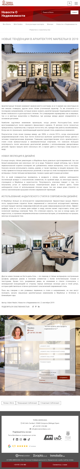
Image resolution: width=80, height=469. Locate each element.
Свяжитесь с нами (60, 465)
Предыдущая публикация (27, 403)
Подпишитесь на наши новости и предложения (47, 374)
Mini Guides (18, 24)
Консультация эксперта (35, 24)
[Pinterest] (35, 307)
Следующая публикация (50, 403)
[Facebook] (33, 307)
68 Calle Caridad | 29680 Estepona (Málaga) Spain (40, 423)
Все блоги (7, 24)
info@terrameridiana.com (41, 429)
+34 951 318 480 (35, 333)
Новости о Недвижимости (66, 24)
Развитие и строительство (40, 30)
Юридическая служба (55, 460)
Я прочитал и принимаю (48, 380)
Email (31, 330)
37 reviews (32, 446)
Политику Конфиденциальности (36, 460)
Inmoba (71, 460)
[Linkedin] (38, 307)
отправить (63, 377)
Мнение (50, 24)
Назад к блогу (8, 403)
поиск (74, 12)
